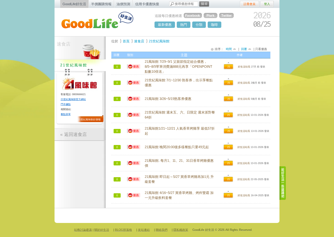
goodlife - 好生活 (102, 22)
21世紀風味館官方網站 (73, 99)
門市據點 (66, 104)
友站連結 (144, 230)
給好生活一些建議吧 (282, 183)
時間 (229, 49)
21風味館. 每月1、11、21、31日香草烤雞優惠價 (179, 163)
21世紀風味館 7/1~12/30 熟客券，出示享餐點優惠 (179, 82)
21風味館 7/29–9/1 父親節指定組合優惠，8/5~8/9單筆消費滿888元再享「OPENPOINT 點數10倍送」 (178, 66)
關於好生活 (101, 230)
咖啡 (214, 25)
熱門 (183, 25)
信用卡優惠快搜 (147, 4)
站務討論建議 (83, 230)
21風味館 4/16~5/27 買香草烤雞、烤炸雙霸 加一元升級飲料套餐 (179, 195)
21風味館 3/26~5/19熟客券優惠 (168, 99)
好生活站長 (244, 66)
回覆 (244, 49)
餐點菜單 (66, 114)
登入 (267, 4)
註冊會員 (249, 4)
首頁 (126, 41)
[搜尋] (204, 4)
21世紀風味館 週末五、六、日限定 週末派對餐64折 (180, 115)
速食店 (63, 43)
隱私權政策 (180, 230)
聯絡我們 (161, 230)
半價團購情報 (101, 4)
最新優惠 (165, 25)
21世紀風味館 (159, 41)
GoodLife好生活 (74, 4)
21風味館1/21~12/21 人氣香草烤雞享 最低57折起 (180, 131)
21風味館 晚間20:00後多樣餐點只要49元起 (177, 147)
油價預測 (123, 4)
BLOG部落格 (123, 230)
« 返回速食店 (73, 134)
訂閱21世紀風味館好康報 (87, 119)
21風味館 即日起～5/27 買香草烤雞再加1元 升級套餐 (179, 179)
